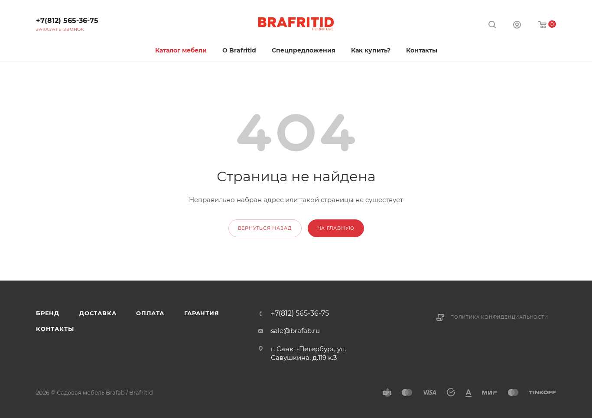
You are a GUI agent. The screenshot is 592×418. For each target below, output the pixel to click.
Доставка (97, 313)
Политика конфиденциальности (499, 317)
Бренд (47, 313)
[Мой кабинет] (517, 25)
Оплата (150, 313)
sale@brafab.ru (295, 331)
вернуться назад (265, 228)
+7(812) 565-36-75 (67, 20)
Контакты (55, 328)
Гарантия (201, 313)
